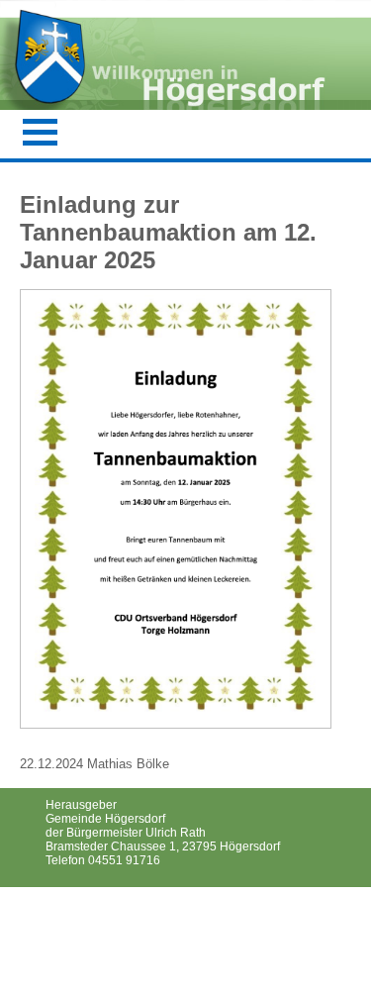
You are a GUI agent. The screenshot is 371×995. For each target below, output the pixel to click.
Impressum (83, 902)
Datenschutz (87, 926)
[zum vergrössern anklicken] (175, 713)
